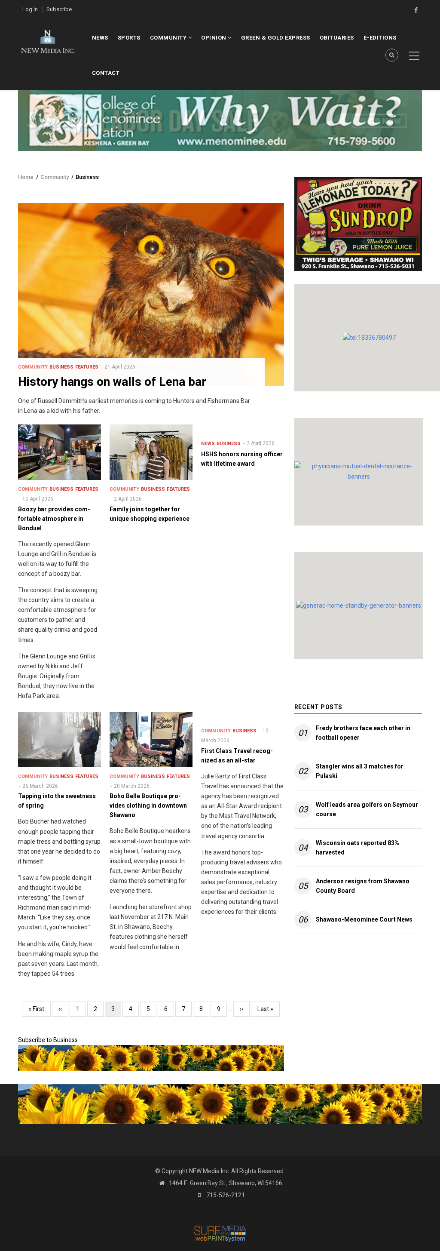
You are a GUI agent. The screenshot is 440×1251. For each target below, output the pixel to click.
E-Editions (380, 37)
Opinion (214, 37)
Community (169, 37)
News (100, 37)
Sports (129, 37)
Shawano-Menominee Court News (364, 919)
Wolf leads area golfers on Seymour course (367, 809)
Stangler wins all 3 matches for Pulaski (359, 771)
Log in (30, 9)
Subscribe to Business (48, 1039)
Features (86, 367)
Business (61, 367)
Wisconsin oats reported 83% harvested (357, 847)
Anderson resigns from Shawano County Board (362, 886)
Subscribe (59, 9)
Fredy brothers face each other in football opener (363, 733)
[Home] (47, 40)
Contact (106, 73)
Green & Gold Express (275, 37)
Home (26, 177)
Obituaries (337, 37)
